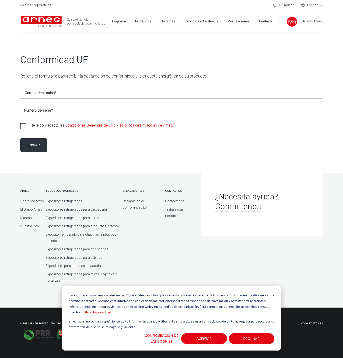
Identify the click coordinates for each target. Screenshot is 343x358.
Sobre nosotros (32, 201)
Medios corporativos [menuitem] (35, 5)
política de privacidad (96, 312)
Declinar (251, 338)
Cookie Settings (312, 323)
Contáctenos (174, 201)
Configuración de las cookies (161, 338)
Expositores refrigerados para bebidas (74, 257)
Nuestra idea (29, 226)
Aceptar (204, 338)
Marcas (26, 218)
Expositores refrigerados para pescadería (76, 209)
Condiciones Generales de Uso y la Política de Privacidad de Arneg (119, 125)
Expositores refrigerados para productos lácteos (82, 226)
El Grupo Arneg (31, 209)
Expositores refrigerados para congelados (77, 249)
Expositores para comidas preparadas (74, 266)
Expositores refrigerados (64, 201)
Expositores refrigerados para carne (72, 218)
